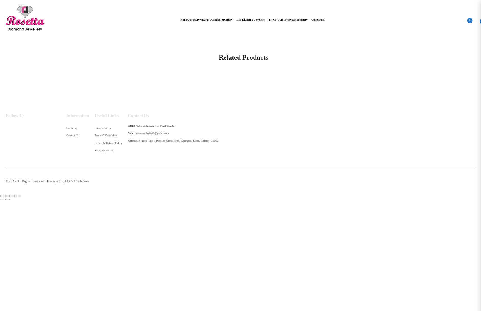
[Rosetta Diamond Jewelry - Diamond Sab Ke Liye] (25, 18)
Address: (133, 140)
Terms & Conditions (106, 135)
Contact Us (72, 135)
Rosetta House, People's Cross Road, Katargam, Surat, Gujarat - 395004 (179, 140)
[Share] (7, 196)
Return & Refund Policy (108, 143)
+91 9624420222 (164, 125)
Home (183, 19)
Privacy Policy (103, 127)
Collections (318, 19)
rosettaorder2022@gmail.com (152, 133)
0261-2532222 (144, 125)
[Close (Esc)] (2, 196)
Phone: (132, 125)
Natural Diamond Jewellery (216, 19)
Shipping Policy (104, 150)
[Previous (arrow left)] (2, 199)
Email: (131, 133)
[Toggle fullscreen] (13, 196)
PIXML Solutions (77, 181)
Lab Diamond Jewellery (250, 19)
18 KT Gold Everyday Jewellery (288, 19)
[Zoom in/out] (18, 196)
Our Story (193, 19)
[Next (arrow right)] (7, 199)
